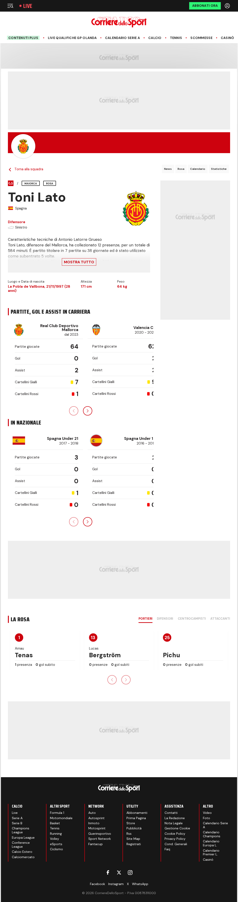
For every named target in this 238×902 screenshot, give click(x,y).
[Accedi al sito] (228, 6)
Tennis (176, 38)
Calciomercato (23, 857)
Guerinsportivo (99, 833)
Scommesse (201, 38)
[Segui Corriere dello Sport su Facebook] (108, 872)
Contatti (171, 813)
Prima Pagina (136, 818)
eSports (56, 844)
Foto (206, 818)
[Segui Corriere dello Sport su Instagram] (130, 872)
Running (56, 833)
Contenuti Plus (23, 38)
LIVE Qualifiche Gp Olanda (72, 38)
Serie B (17, 823)
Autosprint (96, 818)
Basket (55, 823)
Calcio (155, 38)
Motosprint (97, 828)
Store (130, 823)
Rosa (181, 169)
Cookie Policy (175, 833)
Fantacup (95, 844)
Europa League (23, 837)
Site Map (133, 839)
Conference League (21, 845)
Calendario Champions (211, 834)
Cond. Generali (176, 844)
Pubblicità (134, 828)
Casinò (227, 38)
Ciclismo (56, 849)
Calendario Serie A (122, 38)
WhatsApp (140, 884)
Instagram (116, 884)
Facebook (97, 884)
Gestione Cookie (177, 828)
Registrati (133, 844)
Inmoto (93, 823)
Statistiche (219, 169)
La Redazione (175, 818)
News (168, 169)
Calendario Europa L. (211, 843)
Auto (92, 813)
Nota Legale (174, 823)
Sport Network (99, 839)
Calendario (197, 169)
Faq (167, 849)
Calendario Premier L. (211, 852)
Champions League (20, 830)
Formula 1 (57, 813)
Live (27, 6)
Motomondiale (61, 818)
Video (207, 813)
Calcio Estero (22, 852)
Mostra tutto (79, 262)
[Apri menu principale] (10, 6)
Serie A (17, 818)
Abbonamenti (136, 813)
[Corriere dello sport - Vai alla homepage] (118, 22)
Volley (54, 839)
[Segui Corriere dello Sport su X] (119, 872)
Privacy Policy (175, 839)
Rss (129, 833)
